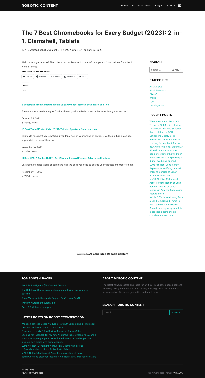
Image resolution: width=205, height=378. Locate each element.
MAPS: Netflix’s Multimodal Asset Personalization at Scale (52, 353)
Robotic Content (40, 5)
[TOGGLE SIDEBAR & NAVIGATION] (180, 6)
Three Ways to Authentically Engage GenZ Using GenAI (51, 298)
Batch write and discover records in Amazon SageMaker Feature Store (165, 190)
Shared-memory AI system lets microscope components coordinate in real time (165, 212)
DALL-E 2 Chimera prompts (36, 307)
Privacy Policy (28, 369)
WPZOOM (178, 373)
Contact (171, 5)
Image (152, 97)
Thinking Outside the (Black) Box (39, 302)
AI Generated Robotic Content (41, 49)
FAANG (153, 94)
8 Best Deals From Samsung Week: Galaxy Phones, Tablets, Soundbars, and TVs (65, 104)
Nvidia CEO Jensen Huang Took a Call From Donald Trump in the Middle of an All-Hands (166, 201)
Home (124, 5)
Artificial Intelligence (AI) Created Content (44, 285)
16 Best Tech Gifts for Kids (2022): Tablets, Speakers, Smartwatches (59, 129)
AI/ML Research (157, 90)
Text (151, 101)
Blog (157, 5)
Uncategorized (157, 105)
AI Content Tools (141, 5)
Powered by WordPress (32, 373)
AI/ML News (69, 49)
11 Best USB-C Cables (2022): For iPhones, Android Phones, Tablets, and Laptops (66, 158)
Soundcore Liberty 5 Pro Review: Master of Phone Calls (51, 331)
